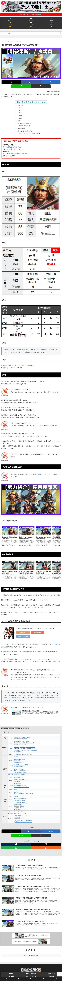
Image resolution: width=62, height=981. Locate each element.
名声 (21, 804)
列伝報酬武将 (21, 128)
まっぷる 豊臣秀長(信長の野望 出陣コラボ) (16, 153)
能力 (20, 107)
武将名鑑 (11, 728)
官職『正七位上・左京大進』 (17, 365)
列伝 (20, 115)
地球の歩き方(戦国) (9, 156)
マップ (10, 743)
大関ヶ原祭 (22, 747)
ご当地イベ (52, 19)
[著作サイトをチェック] (16, 844)
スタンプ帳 (31, 19)
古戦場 (23, 743)
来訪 (10, 777)
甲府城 (19, 754)
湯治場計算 (52, 23)
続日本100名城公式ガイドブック (13, 149)
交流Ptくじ (16, 806)
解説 (19, 121)
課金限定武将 (24, 738)
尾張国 (15, 789)
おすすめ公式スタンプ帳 (20, 744)
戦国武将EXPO (17, 748)
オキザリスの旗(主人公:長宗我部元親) (29, 133)
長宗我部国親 (8, 350)
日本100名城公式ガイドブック (12, 147)
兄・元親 (39, 350)
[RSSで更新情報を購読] (46, 847)
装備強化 (24, 802)
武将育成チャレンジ (19, 807)
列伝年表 (10, 23)
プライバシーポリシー (31, 973)
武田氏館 (24, 754)
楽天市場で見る (37, 632)
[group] (9, 537)
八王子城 (29, 754)
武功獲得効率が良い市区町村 (21, 765)
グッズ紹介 (52, 27)
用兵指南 (31, 23)
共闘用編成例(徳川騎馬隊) (20, 772)
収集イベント (25, 779)
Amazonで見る (23, 632)
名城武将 (16, 743)
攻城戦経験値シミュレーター (21, 760)
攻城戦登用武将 (17, 737)
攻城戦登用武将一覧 (19, 762)
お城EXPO (24, 748)
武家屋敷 (19, 802)
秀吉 (55, 644)
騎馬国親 (10, 651)
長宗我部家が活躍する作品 (25, 131)
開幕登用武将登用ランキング (22, 818)
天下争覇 (10, 765)
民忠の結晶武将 (26, 737)
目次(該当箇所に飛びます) (28, 102)
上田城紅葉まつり (32, 748)
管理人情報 (51, 976)
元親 (20, 644)
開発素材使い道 (22, 798)
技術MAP (16, 798)
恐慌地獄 (16, 796)
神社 (15, 802)
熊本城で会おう (26, 750)
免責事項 (11, 973)
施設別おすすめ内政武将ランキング (23, 820)
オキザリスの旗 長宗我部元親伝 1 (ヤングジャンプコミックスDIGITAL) (35, 628)
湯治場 (19, 800)
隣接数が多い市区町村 (19, 766)
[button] (60, 33)
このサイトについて (31, 976)
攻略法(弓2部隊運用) (19, 769)
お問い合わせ (11, 976)
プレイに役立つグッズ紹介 (20, 813)
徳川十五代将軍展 (18, 751)
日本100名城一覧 (30, 743)
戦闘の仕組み (17, 774)
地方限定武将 (17, 738)
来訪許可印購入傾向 (19, 777)
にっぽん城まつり (30, 747)
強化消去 (16, 793)
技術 (10, 799)
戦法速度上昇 (29, 793)
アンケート (31, 27)
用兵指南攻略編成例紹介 (20, 785)
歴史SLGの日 (17, 781)
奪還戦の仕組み (21, 759)
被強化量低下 (22, 793)
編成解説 (23, 774)
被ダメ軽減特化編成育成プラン (21, 787)
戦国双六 (16, 779)
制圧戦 (10, 789)
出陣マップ (10, 19)
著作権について (51, 973)
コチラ (32, 707)
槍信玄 (6, 647)
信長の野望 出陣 (25, 728)
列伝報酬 (5, 728)
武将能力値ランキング (20, 817)
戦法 (20, 110)
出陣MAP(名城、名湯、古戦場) (21, 741)
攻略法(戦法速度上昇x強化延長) (21, 770)
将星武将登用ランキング (21, 815)
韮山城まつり (34, 750)
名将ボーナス (17, 809)
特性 (20, 113)
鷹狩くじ (22, 806)
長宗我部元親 (9, 659)
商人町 (23, 800)
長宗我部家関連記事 (24, 125)
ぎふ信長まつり (17, 750)
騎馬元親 (4, 651)
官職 (20, 118)
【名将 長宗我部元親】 (16, 381)
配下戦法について (18, 792)
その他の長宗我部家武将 (24, 123)
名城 (20, 743)
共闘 (10, 770)
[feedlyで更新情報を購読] (16, 847)
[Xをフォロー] (46, 844)
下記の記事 (37, 474)
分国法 (15, 800)
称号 (18, 804)
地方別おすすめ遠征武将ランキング (23, 822)
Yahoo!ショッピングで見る (23, 636)
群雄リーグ (10, 774)
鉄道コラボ (16, 747)
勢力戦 (15, 759)
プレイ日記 (10, 27)
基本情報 (20, 105)
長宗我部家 (17, 728)
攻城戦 (10, 760)
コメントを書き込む (31, 955)
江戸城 (15, 754)
